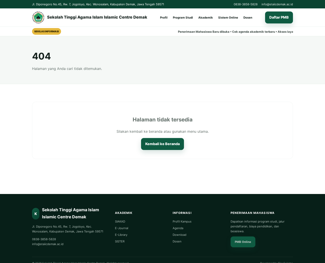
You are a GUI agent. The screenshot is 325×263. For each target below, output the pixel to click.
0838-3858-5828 (246, 4)
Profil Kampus (182, 221)
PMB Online (243, 242)
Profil (164, 17)
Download (179, 234)
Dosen (247, 17)
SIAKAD (120, 221)
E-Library (121, 234)
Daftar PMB (279, 17)
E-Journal (121, 228)
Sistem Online (228, 17)
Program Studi (183, 17)
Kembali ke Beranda (162, 144)
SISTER (119, 241)
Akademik (205, 17)
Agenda (178, 228)
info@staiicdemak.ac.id (277, 4)
